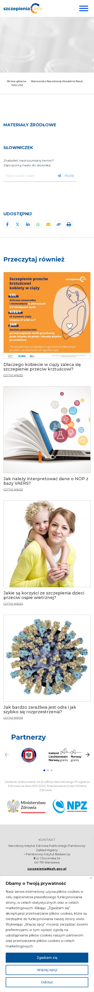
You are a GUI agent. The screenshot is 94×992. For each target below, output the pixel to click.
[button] (44, 770)
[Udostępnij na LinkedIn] (27, 224)
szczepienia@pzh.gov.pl (46, 868)
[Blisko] (91, 878)
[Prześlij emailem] (48, 224)
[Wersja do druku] (69, 224)
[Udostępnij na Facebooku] (7, 224)
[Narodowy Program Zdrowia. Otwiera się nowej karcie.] (70, 806)
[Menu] (83, 8)
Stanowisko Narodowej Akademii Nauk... (58, 81)
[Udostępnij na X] (17, 224)
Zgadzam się (47, 958)
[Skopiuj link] (58, 224)
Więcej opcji (47, 970)
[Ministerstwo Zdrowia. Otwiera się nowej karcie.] (26, 806)
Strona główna (16, 81)
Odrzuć (47, 982)
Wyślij (69, 175)
